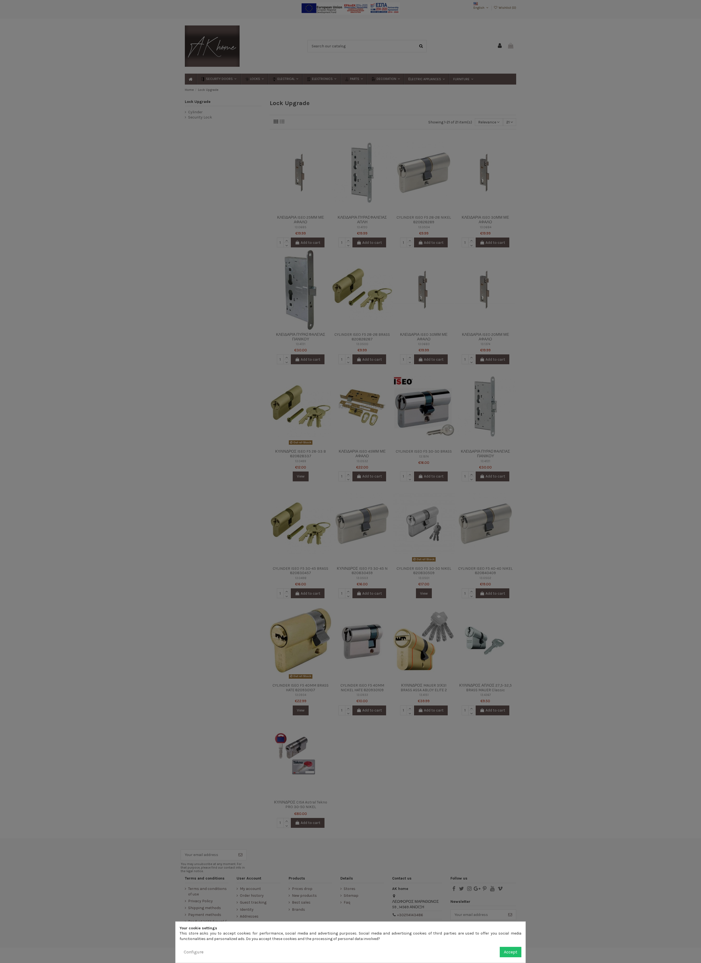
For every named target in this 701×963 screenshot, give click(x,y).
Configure (193, 952)
